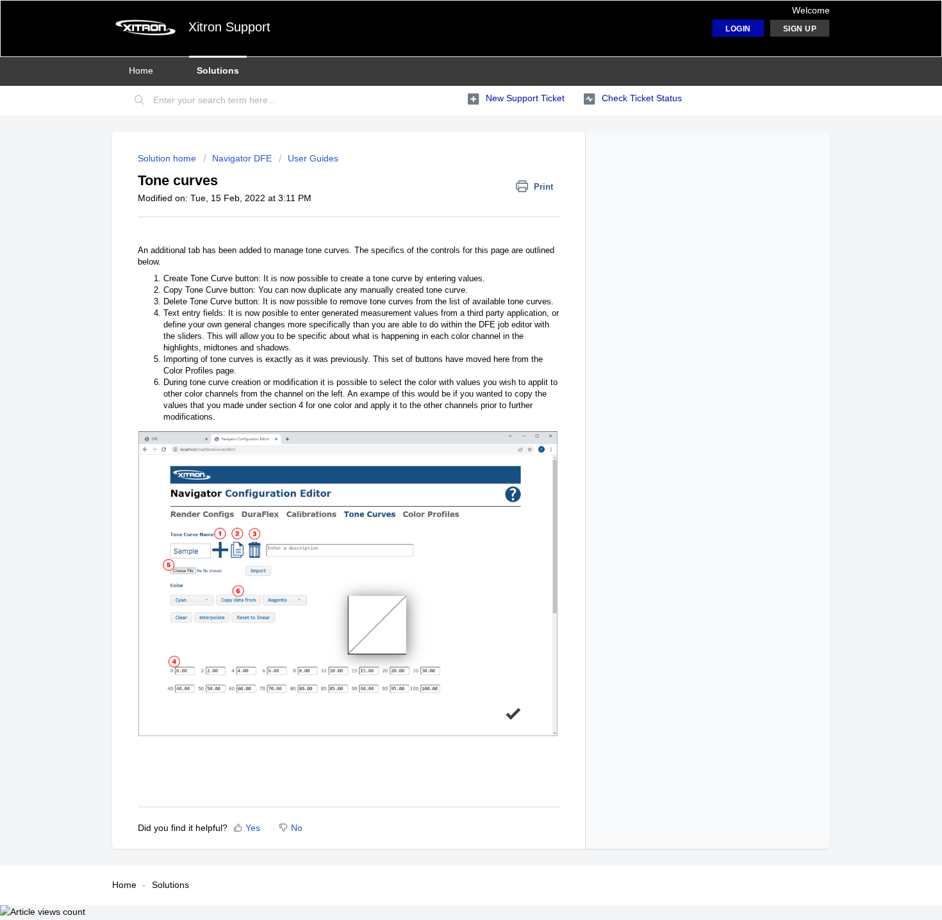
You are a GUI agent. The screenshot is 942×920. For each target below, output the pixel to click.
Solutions (218, 70)
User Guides (313, 158)
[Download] (447, 296)
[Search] (140, 100)
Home (141, 70)
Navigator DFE (242, 158)
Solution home (168, 158)
